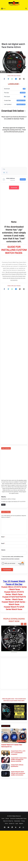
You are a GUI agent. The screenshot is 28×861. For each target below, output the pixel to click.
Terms (6, 823)
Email (3, 543)
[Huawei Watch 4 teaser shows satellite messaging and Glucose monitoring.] (5, 760)
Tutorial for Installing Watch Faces (18, 818)
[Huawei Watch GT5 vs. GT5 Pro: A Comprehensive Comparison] (5, 753)
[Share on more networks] (23, 78)
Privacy (23, 821)
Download (23, 179)
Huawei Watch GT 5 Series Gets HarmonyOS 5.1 (11, 745)
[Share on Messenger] (16, 78)
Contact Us (11, 823)
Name (3, 536)
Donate (7, 818)
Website (3, 550)
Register (21, 823)
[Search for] (26, 8)
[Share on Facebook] (4, 78)
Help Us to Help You (8, 821)
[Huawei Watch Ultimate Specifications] (5, 767)
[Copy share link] (19, 78)
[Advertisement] (14, 25)
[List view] (6, 172)
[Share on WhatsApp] (12, 78)
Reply (3, 504)
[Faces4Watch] (14, 3)
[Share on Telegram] (8, 78)
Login (16, 823)
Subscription (17, 821)
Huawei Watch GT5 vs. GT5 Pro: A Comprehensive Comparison (18, 752)
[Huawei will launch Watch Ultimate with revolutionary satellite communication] (5, 774)
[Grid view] (4, 172)
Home (3, 818)
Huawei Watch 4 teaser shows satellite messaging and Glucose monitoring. (19, 759)
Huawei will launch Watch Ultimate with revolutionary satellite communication (18, 773)
